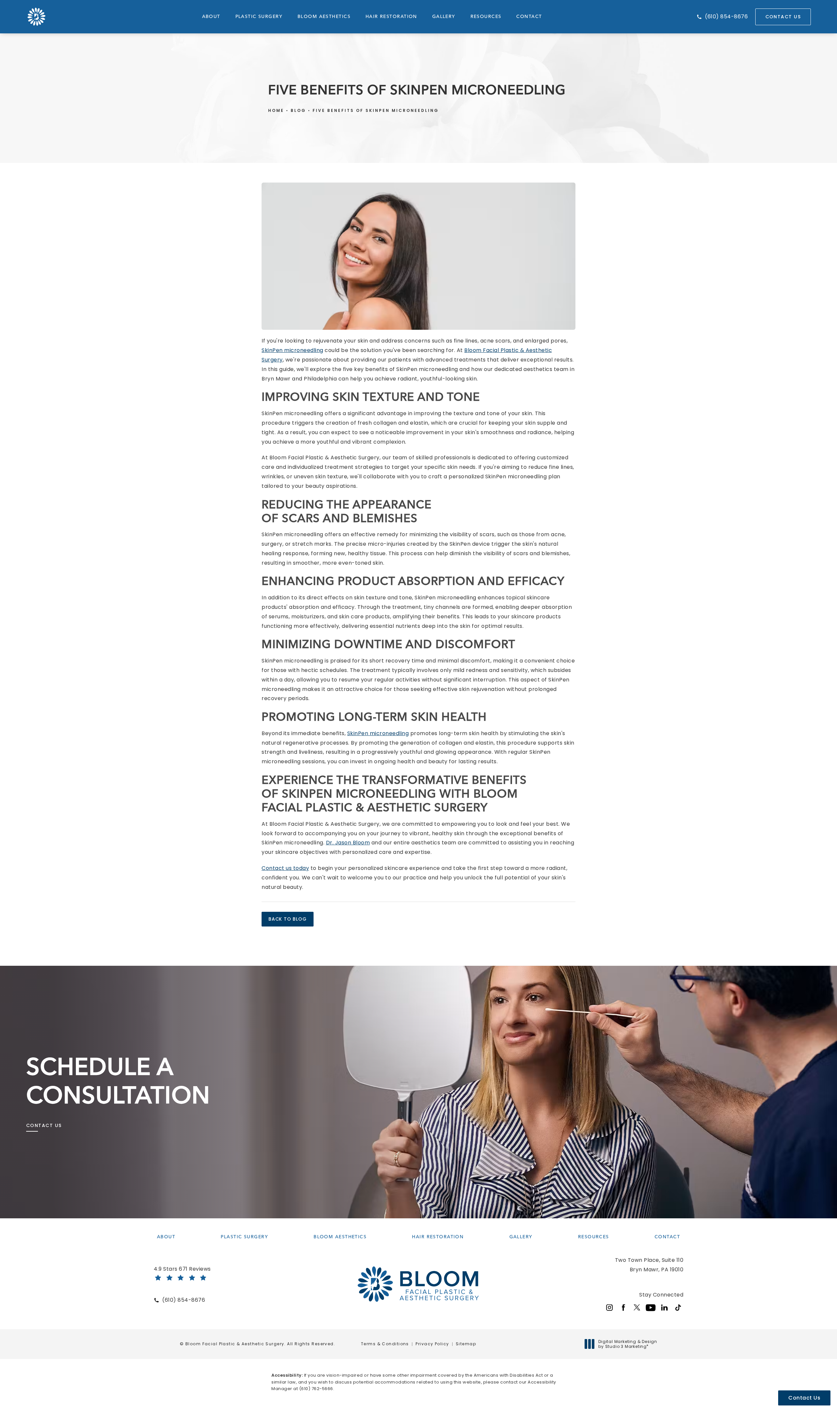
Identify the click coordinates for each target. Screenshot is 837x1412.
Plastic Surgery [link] (259, 16)
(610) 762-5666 (316, 1389)
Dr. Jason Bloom (348, 842)
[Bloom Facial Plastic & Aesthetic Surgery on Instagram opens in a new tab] (609, 1307)
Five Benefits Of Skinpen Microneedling (376, 110)
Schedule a (118, 1080)
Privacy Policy (432, 1344)
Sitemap (466, 1344)
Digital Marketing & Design (627, 1344)
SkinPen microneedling (292, 350)
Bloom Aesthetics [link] (324, 16)
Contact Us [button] (804, 1398)
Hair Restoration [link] (391, 16)
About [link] (211, 16)
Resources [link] (486, 16)
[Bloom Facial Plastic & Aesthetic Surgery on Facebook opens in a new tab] (623, 1307)
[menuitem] (211, 16)
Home (276, 110)
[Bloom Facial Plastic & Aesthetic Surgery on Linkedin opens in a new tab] (664, 1307)
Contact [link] (529, 16)
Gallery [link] (443, 16)
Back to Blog (287, 919)
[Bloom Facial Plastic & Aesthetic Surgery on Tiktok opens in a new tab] (678, 1307)
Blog (298, 110)
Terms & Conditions (385, 1344)
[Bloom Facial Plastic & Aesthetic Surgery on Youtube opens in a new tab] (650, 1307)
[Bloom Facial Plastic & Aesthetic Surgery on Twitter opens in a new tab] (637, 1307)
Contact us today (285, 868)
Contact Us (783, 16)
